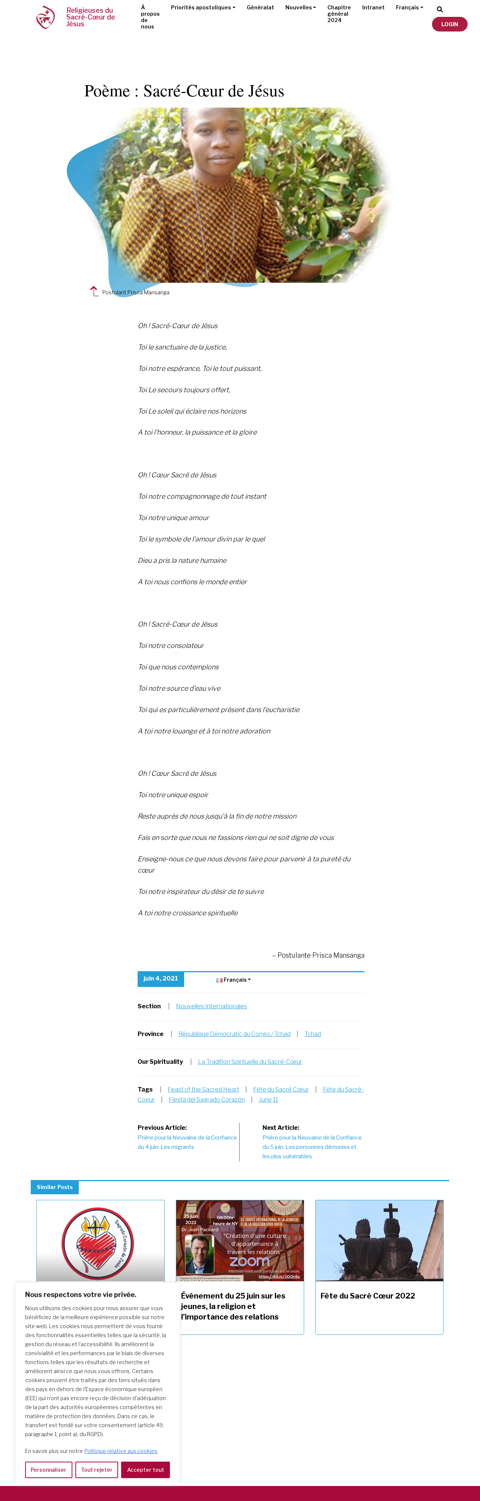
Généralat (260, 7)
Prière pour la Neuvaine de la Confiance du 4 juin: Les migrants (187, 1137)
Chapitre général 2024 (339, 13)
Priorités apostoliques (201, 7)
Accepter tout (145, 1470)
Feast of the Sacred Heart (203, 1089)
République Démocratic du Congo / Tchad (234, 1034)
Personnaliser (48, 1470)
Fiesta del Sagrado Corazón (207, 1099)
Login (449, 24)
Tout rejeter (96, 1470)
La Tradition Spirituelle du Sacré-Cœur (250, 1061)
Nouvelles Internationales (211, 1006)
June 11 (268, 1099)
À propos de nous (150, 16)
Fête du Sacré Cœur (281, 1089)
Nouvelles (298, 7)
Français (407, 7)
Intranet (373, 7)
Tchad (312, 1034)
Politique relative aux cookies (121, 1451)
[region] (97, 1384)
